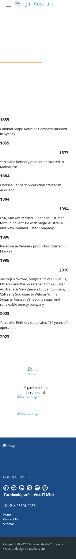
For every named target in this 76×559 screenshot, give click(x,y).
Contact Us (11, 519)
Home (7, 514)
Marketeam (37, 549)
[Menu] (8, 6)
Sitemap (9, 524)
